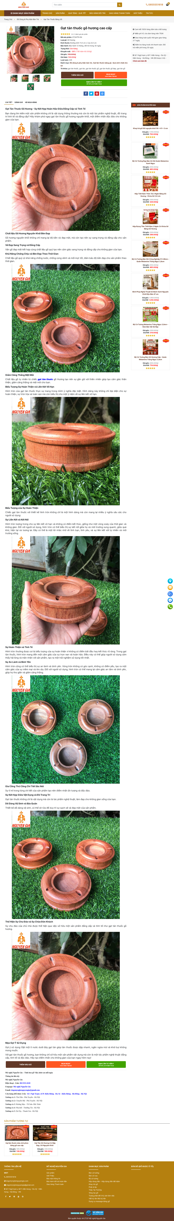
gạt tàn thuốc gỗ (92, 69)
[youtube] (18, 1196)
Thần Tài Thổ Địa (95, 1190)
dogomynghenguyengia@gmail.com (20, 1185)
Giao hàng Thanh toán (119, 13)
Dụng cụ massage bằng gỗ (99, 1201)
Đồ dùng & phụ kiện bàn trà (28, 19)
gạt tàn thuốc (73, 69)
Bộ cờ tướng (93, 1179)
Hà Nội (84, 1094)
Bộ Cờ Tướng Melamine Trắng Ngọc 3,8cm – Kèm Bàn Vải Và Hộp (150, 325)
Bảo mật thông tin (53, 1179)
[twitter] (10, 1196)
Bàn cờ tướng (94, 1173)
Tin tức (149, 13)
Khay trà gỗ (93, 1184)
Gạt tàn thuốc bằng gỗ (53, 19)
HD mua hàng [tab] (31, 102)
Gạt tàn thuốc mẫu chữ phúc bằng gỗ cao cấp (17, 1144)
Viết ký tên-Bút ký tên (97, 1198)
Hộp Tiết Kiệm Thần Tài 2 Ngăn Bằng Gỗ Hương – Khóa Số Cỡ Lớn (150, 195)
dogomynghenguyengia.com (17, 1181)
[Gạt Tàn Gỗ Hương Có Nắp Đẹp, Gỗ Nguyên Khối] (45, 1133)
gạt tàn (82, 69)
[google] (23, 1196)
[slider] (65, 34)
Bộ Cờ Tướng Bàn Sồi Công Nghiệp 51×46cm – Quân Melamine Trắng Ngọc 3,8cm (150, 260)
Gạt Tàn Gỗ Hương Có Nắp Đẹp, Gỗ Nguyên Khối (45, 1144)
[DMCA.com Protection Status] (77, 1213)
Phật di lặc (93, 1187)
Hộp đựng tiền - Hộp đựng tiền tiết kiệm (104, 1181)
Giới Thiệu (50, 1176)
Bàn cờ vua (93, 1176)
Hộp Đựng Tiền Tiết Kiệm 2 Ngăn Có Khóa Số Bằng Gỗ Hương (150, 227)
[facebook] (5, 1196)
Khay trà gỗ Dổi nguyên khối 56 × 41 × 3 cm (150, 128)
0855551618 (155, 4)
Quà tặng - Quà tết (77, 13)
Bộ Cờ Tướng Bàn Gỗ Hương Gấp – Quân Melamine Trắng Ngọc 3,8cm (150, 358)
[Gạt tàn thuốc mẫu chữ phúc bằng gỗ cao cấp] (17, 1133)
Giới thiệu (138, 13)
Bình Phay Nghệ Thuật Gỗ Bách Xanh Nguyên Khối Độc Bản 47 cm (150, 293)
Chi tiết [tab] (8, 102)
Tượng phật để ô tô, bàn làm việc (101, 1196)
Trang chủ (47, 13)
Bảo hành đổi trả (97, 13)
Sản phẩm (60, 13)
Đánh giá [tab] (19, 102)
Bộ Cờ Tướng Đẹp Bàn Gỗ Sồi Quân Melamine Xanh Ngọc (150, 162)
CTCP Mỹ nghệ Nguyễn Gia (94, 1218)
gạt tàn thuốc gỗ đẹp (108, 69)
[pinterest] (14, 1196)
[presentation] (9, 1143)
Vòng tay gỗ (93, 1193)
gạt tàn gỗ (121, 69)
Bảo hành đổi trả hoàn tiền (57, 1181)
